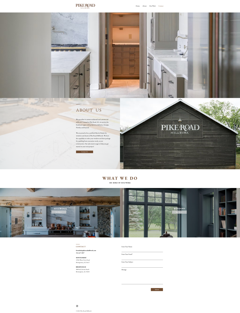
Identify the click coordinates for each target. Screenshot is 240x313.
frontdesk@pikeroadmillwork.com (86, 250)
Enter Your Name (127, 246)
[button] (152, 6)
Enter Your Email (127, 254)
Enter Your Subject (127, 262)
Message (124, 269)
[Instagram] (77, 306)
